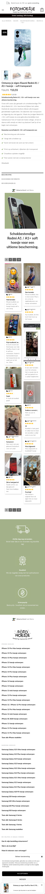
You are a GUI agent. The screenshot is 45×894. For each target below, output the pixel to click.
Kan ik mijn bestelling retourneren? (15, 841)
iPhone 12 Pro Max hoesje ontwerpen (16, 709)
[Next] (40, 47)
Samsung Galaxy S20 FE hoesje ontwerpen (17, 792)
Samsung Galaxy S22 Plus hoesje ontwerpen (18, 773)
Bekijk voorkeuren (22, 885)
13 (19, 259)
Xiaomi (15, 21)
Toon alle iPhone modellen (11, 737)
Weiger (22, 879)
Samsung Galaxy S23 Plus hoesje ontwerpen (18, 754)
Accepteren (22, 873)
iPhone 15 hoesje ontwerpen (12, 662)
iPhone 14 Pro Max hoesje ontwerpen (16, 667)
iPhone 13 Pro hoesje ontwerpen (14, 695)
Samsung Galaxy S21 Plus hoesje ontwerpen (18, 787)
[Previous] (5, 47)
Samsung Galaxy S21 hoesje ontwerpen (16, 782)
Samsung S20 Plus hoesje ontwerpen (15, 806)
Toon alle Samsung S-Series (12, 815)
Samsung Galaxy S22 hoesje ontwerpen (16, 763)
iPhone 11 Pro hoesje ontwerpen (14, 728)
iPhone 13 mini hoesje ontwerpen (14, 690)
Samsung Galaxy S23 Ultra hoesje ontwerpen (18, 749)
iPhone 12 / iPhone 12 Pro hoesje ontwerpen (18, 705)
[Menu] (3, 10)
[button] (42, 857)
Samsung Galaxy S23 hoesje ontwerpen (16, 759)
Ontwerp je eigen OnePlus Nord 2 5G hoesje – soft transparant (26, 890)
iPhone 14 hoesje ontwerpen (12, 681)
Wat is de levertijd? (9, 846)
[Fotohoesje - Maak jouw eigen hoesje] (22, 10)
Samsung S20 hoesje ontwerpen (14, 796)
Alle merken (6, 21)
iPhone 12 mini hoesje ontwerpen (14, 714)
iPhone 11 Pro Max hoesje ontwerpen (16, 733)
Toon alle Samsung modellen (12, 829)
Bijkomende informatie (11, 179)
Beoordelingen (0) (8, 183)
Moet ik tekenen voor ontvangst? (14, 850)
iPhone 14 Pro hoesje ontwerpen (14, 672)
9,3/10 (13, 94)
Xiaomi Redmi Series (27, 21)
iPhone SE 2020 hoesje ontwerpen (14, 719)
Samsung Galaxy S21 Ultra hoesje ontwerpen (18, 778)
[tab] (22, 175)
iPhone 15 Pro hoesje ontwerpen (14, 653)
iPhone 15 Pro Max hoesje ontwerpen (16, 648)
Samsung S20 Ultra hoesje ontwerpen (16, 801)
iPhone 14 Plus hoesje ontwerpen (14, 676)
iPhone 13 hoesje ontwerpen (12, 686)
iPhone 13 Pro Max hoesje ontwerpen (16, 700)
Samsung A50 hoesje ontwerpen (14, 810)
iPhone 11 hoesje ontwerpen (12, 723)
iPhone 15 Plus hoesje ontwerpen (14, 658)
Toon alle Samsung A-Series (12, 820)
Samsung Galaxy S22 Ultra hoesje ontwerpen (18, 768)
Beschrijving (7, 174)
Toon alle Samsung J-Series (12, 824)
